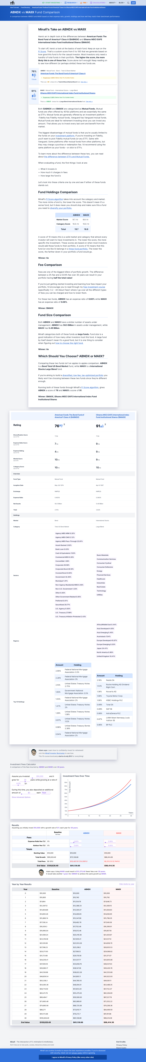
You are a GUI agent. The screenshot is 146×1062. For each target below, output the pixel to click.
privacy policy (77, 1053)
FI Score (42, 51)
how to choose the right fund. (69, 343)
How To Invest (14, 7)
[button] (53, 2)
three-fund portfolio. (78, 249)
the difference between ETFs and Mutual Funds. (67, 157)
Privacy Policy (121, 1045)
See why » (84, 82)
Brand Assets (121, 1048)
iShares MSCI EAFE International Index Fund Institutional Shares (67, 93)
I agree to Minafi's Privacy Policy (73, 1057)
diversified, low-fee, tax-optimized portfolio (82, 375)
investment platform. (65, 136)
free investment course (94, 287)
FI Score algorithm (54, 199)
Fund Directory (25, 7)
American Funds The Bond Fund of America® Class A (63, 73)
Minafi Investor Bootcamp (55, 753)
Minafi (12, 1042)
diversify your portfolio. (61, 208)
